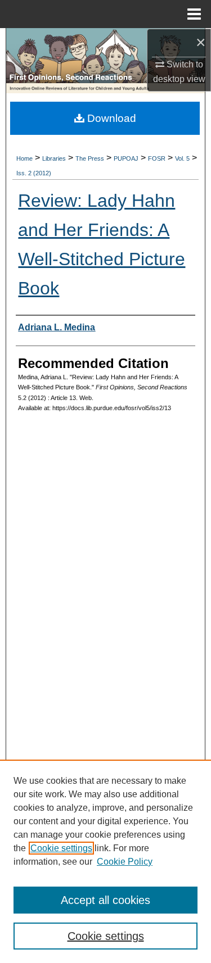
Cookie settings (61, 848)
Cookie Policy (124, 861)
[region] (105, 861)
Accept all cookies (105, 900)
